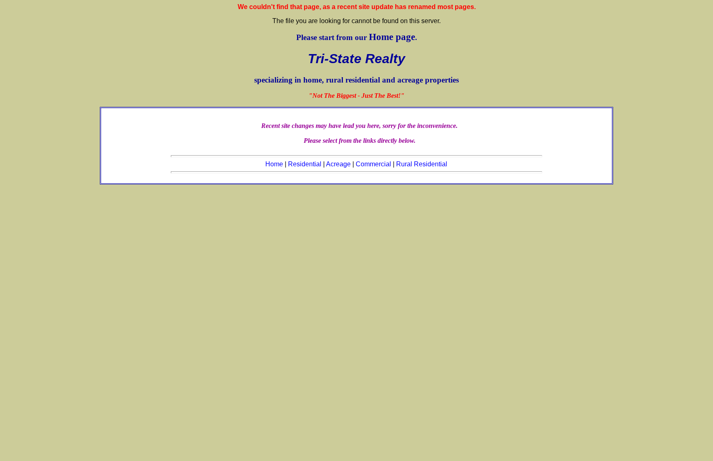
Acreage (338, 164)
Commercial (373, 164)
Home (274, 164)
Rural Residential (421, 164)
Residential (304, 164)
